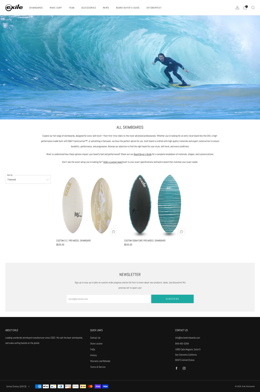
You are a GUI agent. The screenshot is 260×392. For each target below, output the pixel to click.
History (93, 355)
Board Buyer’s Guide (143, 154)
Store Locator (96, 343)
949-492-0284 (182, 343)
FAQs (92, 349)
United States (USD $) (16, 386)
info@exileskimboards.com (187, 337)
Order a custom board (113, 162)
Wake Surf (56, 7)
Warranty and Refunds (100, 361)
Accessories (88, 7)
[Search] (253, 7)
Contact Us (95, 337)
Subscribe (172, 298)
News (106, 7)
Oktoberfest (154, 7)
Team (71, 7)
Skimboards (36, 7)
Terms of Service (97, 366)
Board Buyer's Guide (128, 7)
